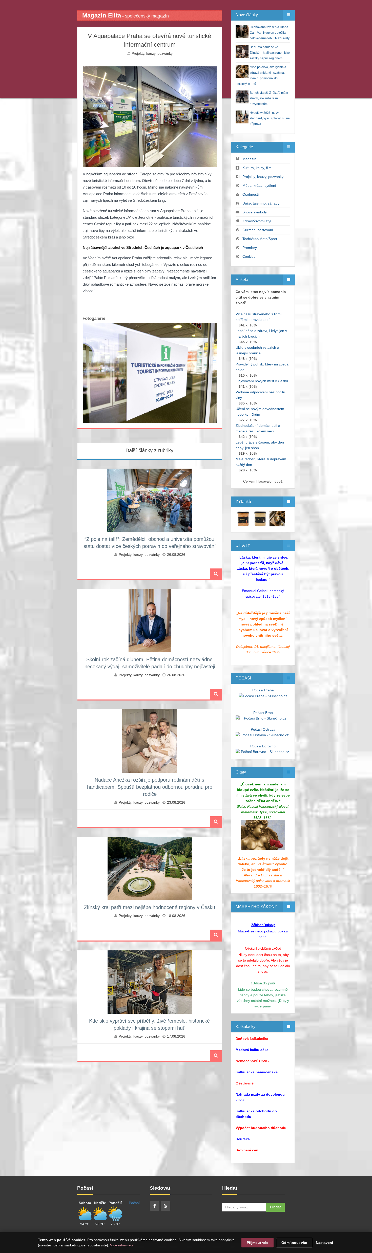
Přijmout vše (257, 1243)
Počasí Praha (263, 690)
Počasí (134, 1203)
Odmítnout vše (294, 1243)
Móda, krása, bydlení (259, 185)
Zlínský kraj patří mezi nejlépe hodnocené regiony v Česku (149, 907)
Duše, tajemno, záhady (260, 203)
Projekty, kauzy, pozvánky (152, 53)
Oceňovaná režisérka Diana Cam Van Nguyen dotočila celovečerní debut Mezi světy (270, 32)
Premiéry (249, 248)
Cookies (248, 256)
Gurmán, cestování (257, 230)
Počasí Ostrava (263, 729)
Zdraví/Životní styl (256, 221)
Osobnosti (250, 194)
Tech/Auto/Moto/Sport (259, 239)
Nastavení (324, 1243)
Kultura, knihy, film (257, 168)
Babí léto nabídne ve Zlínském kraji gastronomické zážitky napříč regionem (270, 52)
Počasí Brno (263, 713)
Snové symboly (254, 212)
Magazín (249, 159)
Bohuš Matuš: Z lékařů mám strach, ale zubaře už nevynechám (269, 98)
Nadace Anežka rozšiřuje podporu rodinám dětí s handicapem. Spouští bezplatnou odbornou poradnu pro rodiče (149, 787)
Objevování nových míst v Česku (262, 381)
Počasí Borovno (263, 746)
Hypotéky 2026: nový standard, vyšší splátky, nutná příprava (270, 118)
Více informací (121, 1245)
